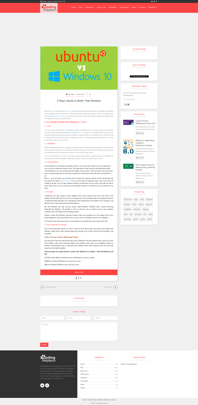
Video (133, 7)
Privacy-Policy (92, 400)
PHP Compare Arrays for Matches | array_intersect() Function (145, 167)
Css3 (131, 214)
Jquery (134, 204)
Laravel (142, 219)
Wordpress (137, 209)
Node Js (141, 204)
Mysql (136, 199)
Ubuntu (67, 132)
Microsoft (53, 111)
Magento (145, 209)
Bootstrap (138, 214)
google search (65, 181)
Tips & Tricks (128, 199)
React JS (135, 219)
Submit (44, 345)
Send (126, 104)
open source (82, 132)
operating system (59, 116)
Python (142, 7)
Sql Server (149, 199)
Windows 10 (68, 111)
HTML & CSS (101, 7)
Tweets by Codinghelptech (129, 364)
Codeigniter (127, 209)
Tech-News (123, 7)
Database (112, 7)
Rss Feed (100, 400)
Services (152, 7)
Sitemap (106, 400)
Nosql (142, 199)
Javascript (89, 7)
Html (125, 214)
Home (73, 7)
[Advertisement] (99, 28)
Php (80, 7)
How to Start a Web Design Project (65, 237)
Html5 (150, 214)
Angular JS (149, 204)
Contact (113, 400)
